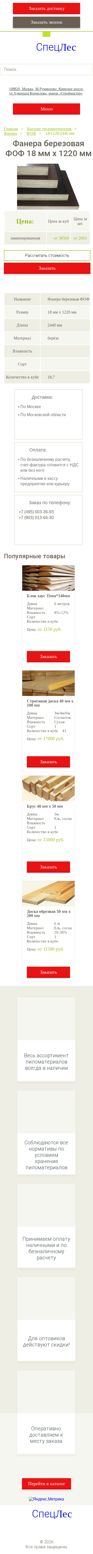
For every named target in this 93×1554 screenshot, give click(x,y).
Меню (47, 108)
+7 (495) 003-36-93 (36, 512)
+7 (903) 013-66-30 (36, 517)
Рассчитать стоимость (47, 255)
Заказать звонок (47, 22)
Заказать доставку (47, 8)
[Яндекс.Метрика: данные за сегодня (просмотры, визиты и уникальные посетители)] (46, 1499)
